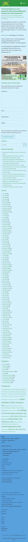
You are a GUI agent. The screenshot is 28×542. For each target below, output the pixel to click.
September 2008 (6, 339)
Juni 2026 (5, 195)
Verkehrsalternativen (11, 427)
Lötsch (21, 405)
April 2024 (5, 241)
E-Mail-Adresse (5, 116)
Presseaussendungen (8, 377)
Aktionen (5, 364)
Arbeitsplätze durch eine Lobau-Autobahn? (12, 470)
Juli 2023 (5, 255)
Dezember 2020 (6, 303)
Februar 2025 (6, 222)
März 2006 (5, 346)
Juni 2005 (5, 354)
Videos (3, 521)
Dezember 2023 (6, 248)
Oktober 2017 (6, 315)
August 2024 (5, 233)
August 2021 (5, 290)
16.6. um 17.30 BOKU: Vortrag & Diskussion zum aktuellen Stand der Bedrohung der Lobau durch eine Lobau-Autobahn (14, 176)
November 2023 (6, 250)
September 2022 (6, 270)
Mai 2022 (5, 277)
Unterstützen (4, 509)
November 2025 (6, 208)
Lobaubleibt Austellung (9, 405)
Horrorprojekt (5, 459)
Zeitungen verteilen (12, 431)
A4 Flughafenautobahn (6, 389)
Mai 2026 (5, 197)
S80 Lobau (16, 416)
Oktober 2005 (6, 350)
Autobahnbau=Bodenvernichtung (10, 472)
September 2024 (6, 231)
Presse (3, 517)
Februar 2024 (6, 244)
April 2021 (5, 297)
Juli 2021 (5, 292)
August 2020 (5, 306)
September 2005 (6, 352)
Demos (4, 369)
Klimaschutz (4, 399)
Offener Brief (4, 410)
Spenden (3, 511)
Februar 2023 (6, 262)
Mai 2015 (5, 321)
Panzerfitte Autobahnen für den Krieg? (11, 478)
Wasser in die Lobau (17, 429)
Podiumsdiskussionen (19, 17)
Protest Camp (11, 410)
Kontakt (3, 526)
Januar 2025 (5, 224)
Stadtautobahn (15, 419)
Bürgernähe (18, 391)
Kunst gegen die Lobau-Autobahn (13, 399)
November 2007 (6, 343)
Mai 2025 (5, 217)
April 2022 (5, 279)
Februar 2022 (6, 282)
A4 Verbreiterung (16, 389)
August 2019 (5, 313)
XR (7, 431)
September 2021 (6, 288)
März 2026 (5, 201)
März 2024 (5, 242)
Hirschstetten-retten (5, 396)
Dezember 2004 (6, 355)
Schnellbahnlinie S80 (8, 380)
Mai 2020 (5, 308)
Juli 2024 (5, 235)
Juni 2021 (5, 293)
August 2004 (5, 357)
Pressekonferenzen (7, 378)
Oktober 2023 (6, 252)
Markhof (7, 35)
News (13, 17)
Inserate (11, 396)
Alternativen (23, 389)
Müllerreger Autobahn (7, 500)
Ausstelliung (15, 15)
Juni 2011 (5, 330)
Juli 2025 (5, 213)
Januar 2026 (5, 204)
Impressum (4, 530)
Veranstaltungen (4, 18)
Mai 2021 (5, 295)
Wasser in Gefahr (6, 464)
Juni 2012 (5, 326)
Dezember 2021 (6, 286)
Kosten (3, 468)
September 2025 (6, 211)
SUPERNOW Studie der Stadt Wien (8, 424)
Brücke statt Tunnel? (7, 474)
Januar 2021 (5, 301)
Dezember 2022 (6, 264)
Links (2, 519)
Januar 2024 (5, 246)
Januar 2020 (5, 310)
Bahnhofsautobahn (4, 391)
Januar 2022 (5, 284)
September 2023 (6, 253)
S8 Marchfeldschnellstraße (15, 413)
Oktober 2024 (6, 230)
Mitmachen (4, 513)
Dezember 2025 (6, 206)
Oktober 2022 (6, 268)
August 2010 (5, 335)
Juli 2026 (5, 193)
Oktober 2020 (6, 304)
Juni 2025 (5, 215)
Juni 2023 (5, 257)
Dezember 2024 (6, 226)
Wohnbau (3, 431)
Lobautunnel (16, 405)
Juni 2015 (5, 319)
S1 (16, 410)
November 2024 (6, 228)
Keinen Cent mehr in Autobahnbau (19, 396)
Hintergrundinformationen (6, 17)
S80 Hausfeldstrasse (5, 416)
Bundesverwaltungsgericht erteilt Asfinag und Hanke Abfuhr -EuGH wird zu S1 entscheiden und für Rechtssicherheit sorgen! (14, 161)
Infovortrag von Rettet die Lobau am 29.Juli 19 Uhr (14, 152)
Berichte (20, 15)
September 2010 (6, 333)
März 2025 (5, 221)
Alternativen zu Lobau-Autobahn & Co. (11, 492)
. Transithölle (4, 460)
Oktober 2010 (6, 332)
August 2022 (5, 272)
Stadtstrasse (7, 422)
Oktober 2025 (6, 210)
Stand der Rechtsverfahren (8, 498)
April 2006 (5, 344)
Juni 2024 (5, 237)
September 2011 (6, 328)
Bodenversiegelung (12, 391)
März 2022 (5, 281)
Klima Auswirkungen (7, 462)
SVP (17, 424)
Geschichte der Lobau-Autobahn (8, 394)
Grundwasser (23, 394)
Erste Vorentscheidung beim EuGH (11, 186)
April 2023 (5, 261)
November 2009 (6, 337)
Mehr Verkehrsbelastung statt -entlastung (12, 502)
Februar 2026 (6, 202)
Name (3, 110)
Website (3, 123)
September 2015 (6, 317)
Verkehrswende (4, 429)
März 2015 (5, 323)
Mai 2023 (5, 259)
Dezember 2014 (6, 324)
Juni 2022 (5, 275)
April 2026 (5, 199)
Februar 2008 (6, 341)
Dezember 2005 (6, 348)
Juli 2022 (5, 273)
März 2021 (5, 299)
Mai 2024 (5, 239)
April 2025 (5, 219)
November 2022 (6, 266)
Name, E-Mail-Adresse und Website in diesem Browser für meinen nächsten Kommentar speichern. (14, 131)
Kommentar (4, 91)
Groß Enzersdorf (17, 394)
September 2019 (6, 312)
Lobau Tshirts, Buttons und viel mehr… (11, 165)
